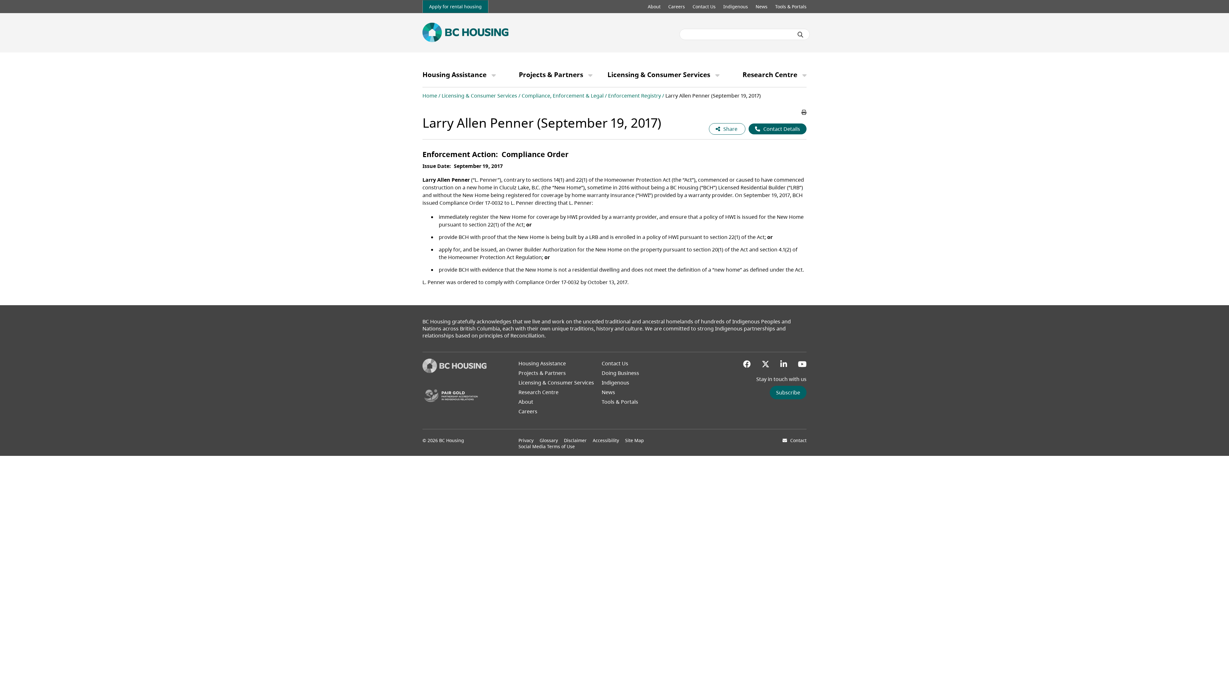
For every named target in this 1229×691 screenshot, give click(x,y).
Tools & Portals (791, 7)
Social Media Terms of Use (546, 446)
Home (429, 95)
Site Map (634, 440)
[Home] (454, 371)
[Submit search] (800, 35)
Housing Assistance (454, 74)
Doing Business (620, 373)
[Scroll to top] (1216, 673)
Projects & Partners (551, 74)
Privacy (526, 440)
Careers (676, 7)
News (761, 7)
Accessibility (606, 440)
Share (731, 128)
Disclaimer (575, 440)
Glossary (549, 440)
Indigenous (735, 7)
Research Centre (770, 74)
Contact (798, 440)
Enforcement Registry (634, 95)
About (654, 7)
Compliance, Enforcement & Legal (563, 95)
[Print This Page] (804, 112)
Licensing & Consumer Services (658, 74)
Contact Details (781, 128)
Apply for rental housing (455, 7)
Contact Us (704, 7)
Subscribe (788, 392)
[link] (455, 7)
